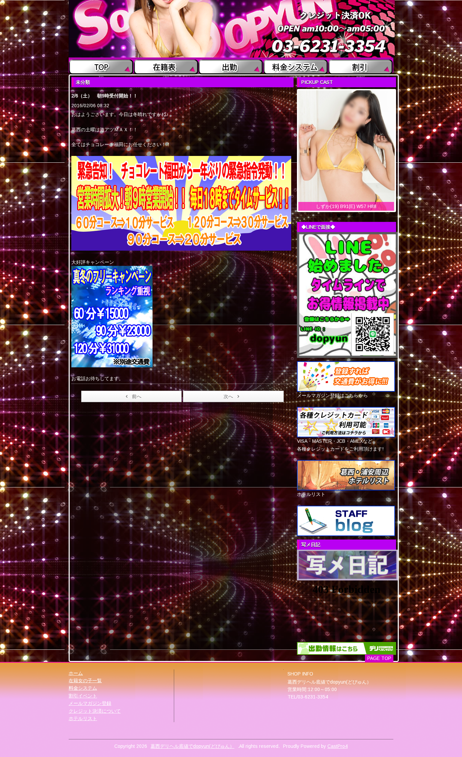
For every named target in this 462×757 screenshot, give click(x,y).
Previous (291, 149)
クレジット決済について (95, 711)
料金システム (83, 688)
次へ (228, 396)
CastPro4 (337, 746)
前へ (136, 396)
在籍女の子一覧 (85, 680)
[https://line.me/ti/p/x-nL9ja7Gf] (347, 294)
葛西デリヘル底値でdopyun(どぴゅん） (192, 746)
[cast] (166, 65)
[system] (295, 65)
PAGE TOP (379, 658)
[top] (101, 65)
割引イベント (83, 695)
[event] (360, 65)
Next (402, 149)
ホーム (76, 673)
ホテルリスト (83, 718)
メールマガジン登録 (90, 703)
